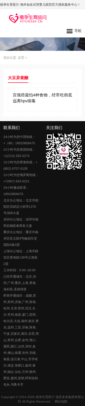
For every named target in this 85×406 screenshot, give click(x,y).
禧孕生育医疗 (45, 397)
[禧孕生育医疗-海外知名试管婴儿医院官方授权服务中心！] (26, 18)
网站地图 (61, 401)
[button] (74, 30)
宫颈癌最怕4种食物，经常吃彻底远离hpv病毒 (42, 98)
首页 (21, 57)
